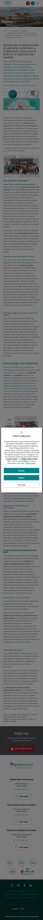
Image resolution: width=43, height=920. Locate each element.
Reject (21, 478)
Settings (21, 485)
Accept (21, 470)
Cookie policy (30, 463)
